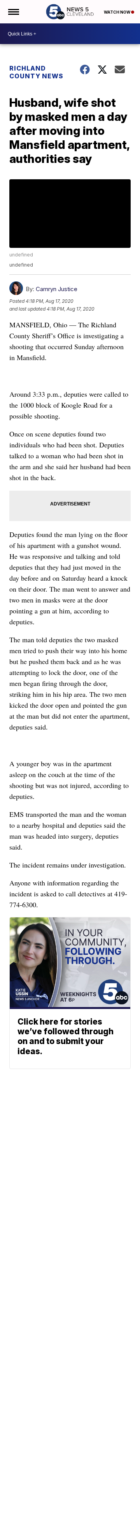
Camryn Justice (56, 289)
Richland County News (36, 72)
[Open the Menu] (13, 11)
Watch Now (117, 12)
